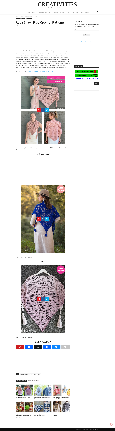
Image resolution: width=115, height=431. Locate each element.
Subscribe (86, 35)
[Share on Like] (47, 347)
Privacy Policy (78, 429)
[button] (97, 12)
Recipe (87, 12)
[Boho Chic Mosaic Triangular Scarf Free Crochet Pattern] (42, 390)
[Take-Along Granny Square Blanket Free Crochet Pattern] (42, 407)
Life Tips (75, 12)
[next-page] (19, 420)
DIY (68, 12)
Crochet (34, 12)
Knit (50, 12)
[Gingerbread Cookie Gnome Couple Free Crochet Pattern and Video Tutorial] (24, 407)
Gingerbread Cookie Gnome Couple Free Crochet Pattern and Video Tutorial (24, 415)
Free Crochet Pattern (24, 374)
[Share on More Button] (65, 347)
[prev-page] (17, 420)
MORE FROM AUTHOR (33, 381)
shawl (39, 374)
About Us (97, 429)
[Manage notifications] (111, 424)
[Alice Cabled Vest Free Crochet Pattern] (24, 390)
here (48, 148)
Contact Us (91, 429)
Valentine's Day (29, 18)
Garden (56, 12)
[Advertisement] (43, 39)
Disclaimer (85, 429)
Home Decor (43, 12)
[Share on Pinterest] (20, 347)
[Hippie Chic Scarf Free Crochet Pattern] (61, 407)
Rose (35, 374)
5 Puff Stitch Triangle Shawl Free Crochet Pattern (40, 71)
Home (28, 12)
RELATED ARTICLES (21, 381)
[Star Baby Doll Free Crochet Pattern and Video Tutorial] (61, 390)
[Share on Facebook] (29, 347)
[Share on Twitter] (38, 347)
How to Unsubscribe (86, 41)
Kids (81, 12)
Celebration (22, 18)
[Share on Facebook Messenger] (56, 347)
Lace (31, 374)
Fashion (62, 12)
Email (75, 29)
